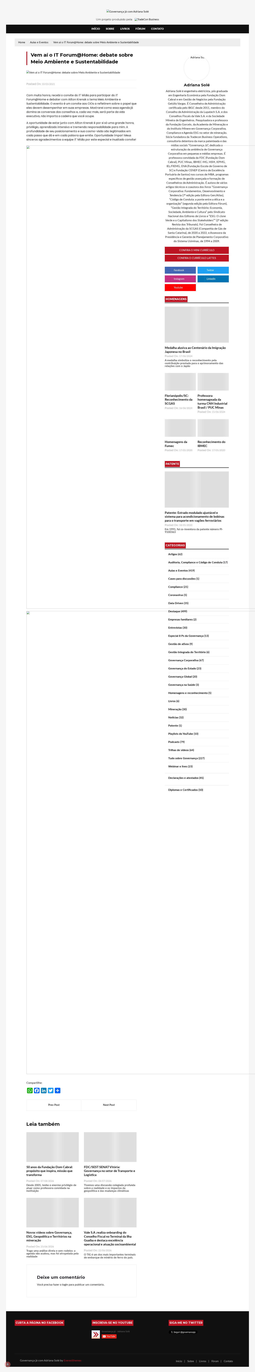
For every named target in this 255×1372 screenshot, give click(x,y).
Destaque (174, 611)
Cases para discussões (182, 578)
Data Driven (175, 603)
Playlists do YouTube (180, 733)
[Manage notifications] (7, 1364)
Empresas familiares (180, 619)
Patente (173, 725)
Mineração (174, 709)
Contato (157, 29)
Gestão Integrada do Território (187, 652)
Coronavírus (175, 595)
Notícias (173, 717)
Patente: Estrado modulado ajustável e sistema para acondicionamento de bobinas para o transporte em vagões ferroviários (194, 516)
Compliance (175, 587)
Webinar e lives (177, 766)
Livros (125, 29)
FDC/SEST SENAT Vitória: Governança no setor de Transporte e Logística (109, 1171)
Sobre (110, 29)
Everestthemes (72, 1360)
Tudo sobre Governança (183, 758)
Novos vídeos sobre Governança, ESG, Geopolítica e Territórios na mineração (49, 1236)
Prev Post (54, 1105)
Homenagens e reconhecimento (188, 693)
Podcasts (173, 742)
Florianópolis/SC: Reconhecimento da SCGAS (178, 399)
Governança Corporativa (183, 660)
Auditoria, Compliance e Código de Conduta (195, 562)
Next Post (109, 1105)
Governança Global (180, 676)
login (65, 1284)
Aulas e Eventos (178, 570)
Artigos (172, 554)
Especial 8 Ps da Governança (185, 636)
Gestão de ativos (178, 644)
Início (95, 29)
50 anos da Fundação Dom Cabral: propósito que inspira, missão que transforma (49, 1171)
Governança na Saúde (181, 684)
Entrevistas (175, 627)
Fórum (140, 29)
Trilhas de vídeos (178, 750)
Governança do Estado (182, 668)
